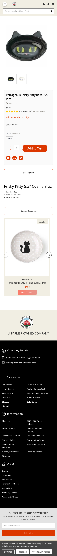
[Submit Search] (51, 11)
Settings (8, 551)
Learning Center (34, 451)
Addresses (7, 479)
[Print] (14, 158)
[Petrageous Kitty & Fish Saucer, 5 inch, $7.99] (27, 248)
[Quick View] (45, 221)
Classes (5, 402)
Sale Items (32, 402)
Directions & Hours (11, 435)
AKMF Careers (8, 428)
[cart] (53, 4)
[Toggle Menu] (5, 4)
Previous (5, 255)
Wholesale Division (36, 444)
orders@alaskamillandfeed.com (21, 362)
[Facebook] (4, 369)
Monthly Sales (8, 440)
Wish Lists (7, 488)
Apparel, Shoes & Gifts (37, 393)
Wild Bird (6, 397)
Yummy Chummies (10, 451)
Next (49, 255)
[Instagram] (9, 369)
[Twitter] (21, 158)
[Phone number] (45, 4)
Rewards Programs (35, 440)
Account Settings (10, 497)
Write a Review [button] (39, 111)
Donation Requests (35, 435)
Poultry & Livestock (36, 389)
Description (28, 173)
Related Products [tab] (28, 211)
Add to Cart (27, 292)
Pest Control (7, 393)
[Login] (49, 4)
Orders (5, 471)
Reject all (22, 551)
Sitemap (6, 456)
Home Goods (8, 389)
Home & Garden (34, 384)
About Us (6, 421)
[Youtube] (14, 369)
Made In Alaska (34, 397)
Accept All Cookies (41, 551)
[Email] (8, 158)
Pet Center (7, 384)
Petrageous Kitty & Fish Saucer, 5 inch (27, 282)
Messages (6, 475)
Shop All (6, 406)
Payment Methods (10, 484)
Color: (13, 133)
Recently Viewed (9, 492)
